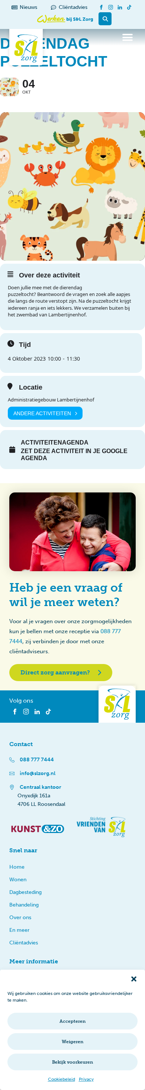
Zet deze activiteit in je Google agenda (74, 454)
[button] (134, 979)
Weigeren (72, 1041)
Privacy (86, 1079)
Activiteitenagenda (54, 442)
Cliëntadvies (23, 943)
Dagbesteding (25, 892)
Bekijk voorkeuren (72, 1062)
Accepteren (72, 1021)
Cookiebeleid (61, 1079)
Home (17, 867)
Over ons (20, 917)
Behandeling (24, 905)
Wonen (17, 879)
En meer (19, 930)
